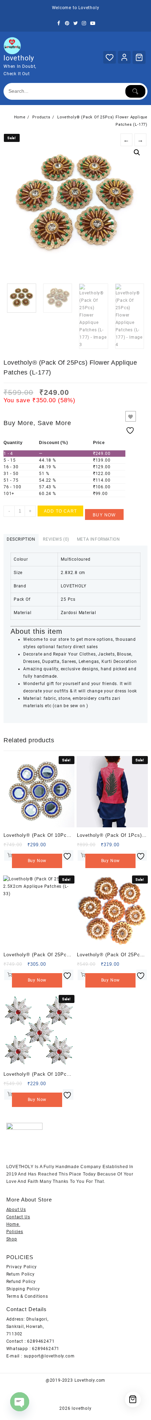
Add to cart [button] (7, 855)
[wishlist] (68, 855)
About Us (16, 1209)
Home (13, 1224)
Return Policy (20, 1274)
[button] (137, 152)
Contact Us (18, 1216)
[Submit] (135, 91)
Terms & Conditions (27, 1296)
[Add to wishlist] (130, 416)
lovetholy (19, 58)
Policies (14, 1231)
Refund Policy (21, 1281)
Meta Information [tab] (98, 539)
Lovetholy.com (89, 1380)
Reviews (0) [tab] (56, 539)
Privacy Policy (21, 1266)
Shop (11, 1239)
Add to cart (60, 511)
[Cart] (139, 57)
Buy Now (104, 515)
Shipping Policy (23, 1289)
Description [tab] (21, 539)
